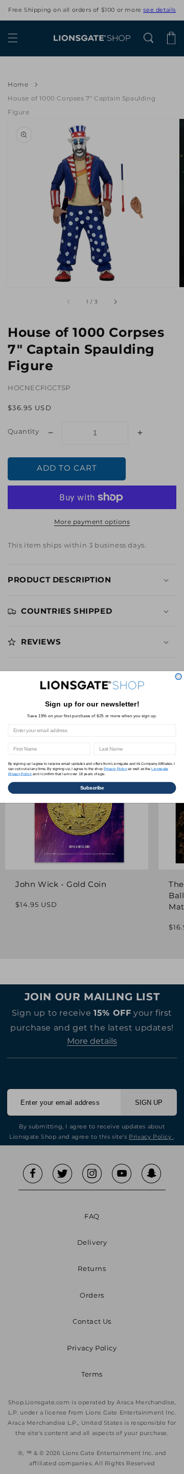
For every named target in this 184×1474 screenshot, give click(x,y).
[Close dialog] (178, 677)
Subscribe (92, 787)
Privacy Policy (115, 768)
